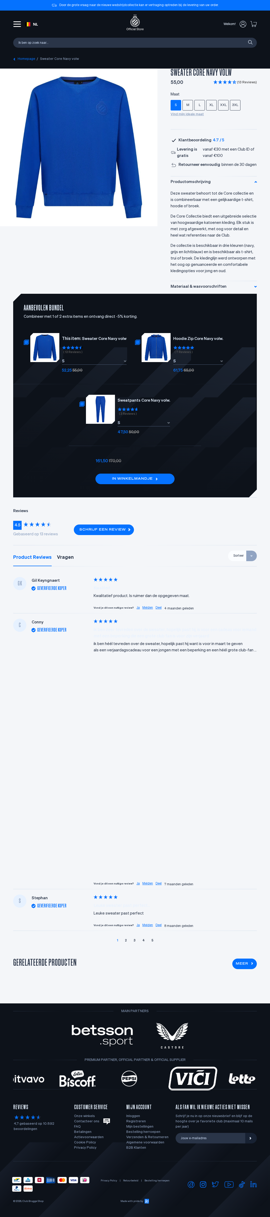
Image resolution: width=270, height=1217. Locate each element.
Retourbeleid (130, 1180)
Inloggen (133, 1116)
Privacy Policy (85, 1147)
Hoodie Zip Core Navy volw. (198, 339)
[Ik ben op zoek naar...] (250, 42)
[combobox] (31, 24)
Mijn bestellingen (139, 1126)
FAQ (77, 1126)
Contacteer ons (86, 1121)
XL (211, 105)
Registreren (136, 1121)
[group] (41, 525)
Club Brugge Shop (33, 1201)
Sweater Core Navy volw (59, 59)
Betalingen (82, 1132)
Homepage (26, 59)
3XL (235, 105)
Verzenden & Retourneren (147, 1137)
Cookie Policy (85, 1142)
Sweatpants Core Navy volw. (144, 400)
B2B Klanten (136, 1147)
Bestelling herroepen (143, 1132)
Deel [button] (159, 607)
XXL (223, 105)
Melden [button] (147, 607)
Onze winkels (84, 1116)
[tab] (32, 557)
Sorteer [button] (238, 555)
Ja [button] (138, 607)
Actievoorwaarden (89, 1137)
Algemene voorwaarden (145, 1142)
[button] (235, 82)
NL (35, 24)
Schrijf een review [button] (102, 529)
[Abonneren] (251, 1138)
